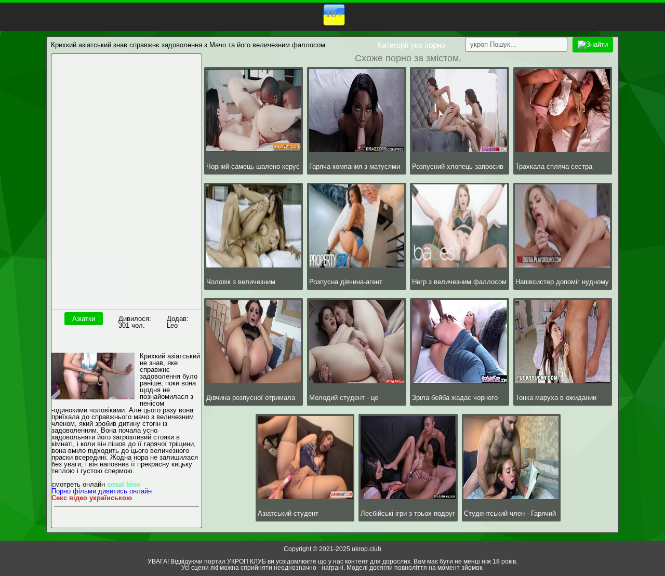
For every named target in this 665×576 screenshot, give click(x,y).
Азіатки (83, 319)
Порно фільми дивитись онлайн (101, 491)
